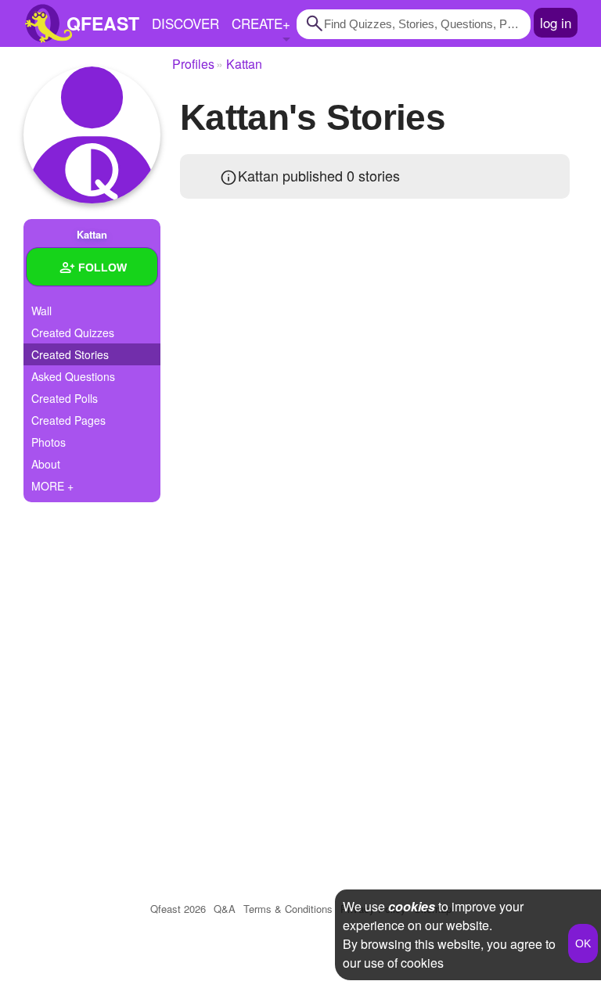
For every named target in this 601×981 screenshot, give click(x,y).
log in (555, 22)
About (45, 464)
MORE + (52, 486)
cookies (411, 906)
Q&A (225, 908)
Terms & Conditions (288, 908)
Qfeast (178, 908)
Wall (41, 310)
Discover (185, 23)
